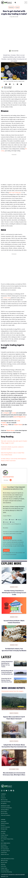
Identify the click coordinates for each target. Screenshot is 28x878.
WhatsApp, (5, 424)
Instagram (6, 413)
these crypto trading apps (15, 192)
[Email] (11, 480)
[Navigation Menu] (26, 3)
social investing (7, 297)
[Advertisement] (14, 32)
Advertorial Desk (14, 50)
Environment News (14, 867)
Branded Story (11, 7)
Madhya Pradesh (14, 811)
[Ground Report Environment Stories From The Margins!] (6, 3)
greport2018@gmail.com (19, 416)
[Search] (15, 2)
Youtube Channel (18, 424)
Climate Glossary (10, 430)
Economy (17, 7)
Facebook (13, 413)
